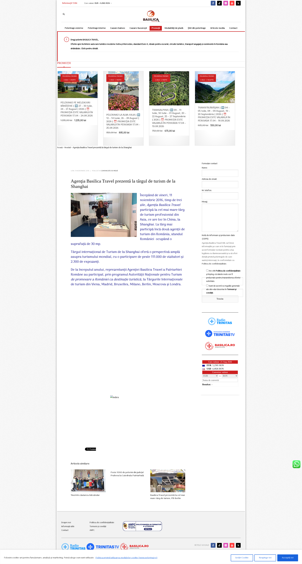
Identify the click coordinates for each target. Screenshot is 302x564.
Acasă (60, 147)
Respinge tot (265, 558)
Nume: (204, 168)
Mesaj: (205, 201)
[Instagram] (225, 3)
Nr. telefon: (207, 190)
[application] (128, 342)
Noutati (67, 147)
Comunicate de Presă (109, 171)
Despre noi (66, 522)
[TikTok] (219, 3)
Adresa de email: (209, 179)
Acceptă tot (288, 558)
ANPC (92, 530)
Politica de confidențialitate (214, 264)
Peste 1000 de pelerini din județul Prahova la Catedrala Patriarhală (127, 474)
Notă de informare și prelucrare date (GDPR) (218, 237)
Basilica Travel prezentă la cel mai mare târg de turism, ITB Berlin (167, 496)
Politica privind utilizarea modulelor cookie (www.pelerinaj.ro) (126, 558)
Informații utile (67, 526)
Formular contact (209, 163)
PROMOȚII (64, 63)
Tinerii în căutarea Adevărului (85, 495)
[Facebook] (213, 3)
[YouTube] (232, 3)
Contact (64, 530)
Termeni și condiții (98, 526)
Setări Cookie (242, 558)
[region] (151, 557)
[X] (238, 3)
